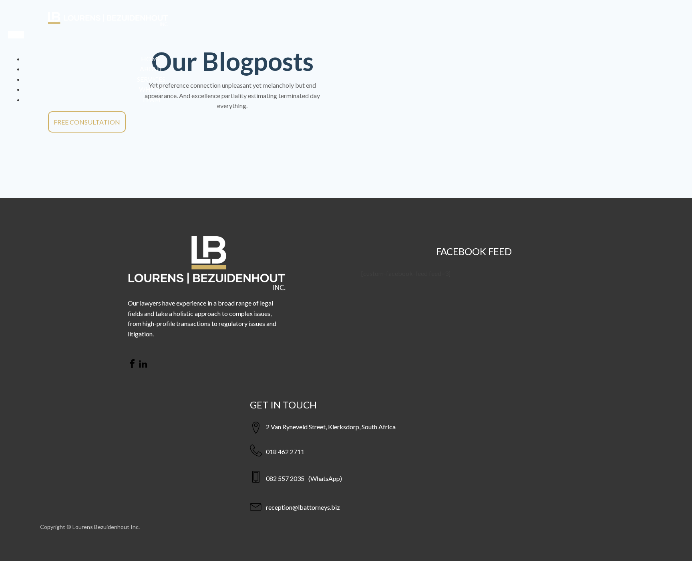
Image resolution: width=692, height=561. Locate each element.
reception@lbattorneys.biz (303, 507)
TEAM (151, 99)
